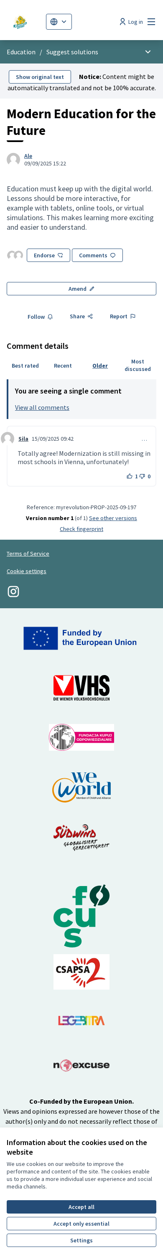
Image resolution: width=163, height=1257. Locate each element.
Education (21, 52)
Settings (81, 1240)
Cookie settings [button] (26, 571)
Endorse (44, 255)
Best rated (25, 365)
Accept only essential (81, 1223)
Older (100, 365)
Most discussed (138, 365)
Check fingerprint (81, 529)
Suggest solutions (72, 52)
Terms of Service (28, 553)
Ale (28, 156)
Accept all (81, 1207)
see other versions (113, 518)
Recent (63, 365)
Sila (23, 438)
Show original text (40, 77)
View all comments (42, 407)
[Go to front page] (23, 21)
